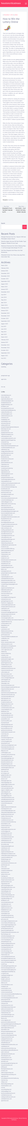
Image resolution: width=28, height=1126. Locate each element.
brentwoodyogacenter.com (8, 968)
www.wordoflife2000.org (7, 548)
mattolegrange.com (6, 782)
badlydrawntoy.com (6, 906)
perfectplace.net (5, 634)
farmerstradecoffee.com (7, 896)
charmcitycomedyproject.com (8, 745)
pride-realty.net (5, 1052)
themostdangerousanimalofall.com (10, 687)
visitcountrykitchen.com (7, 788)
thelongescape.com (6, 780)
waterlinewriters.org (6, 889)
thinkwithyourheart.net (7, 543)
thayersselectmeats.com (7, 880)
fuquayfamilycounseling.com (8, 1074)
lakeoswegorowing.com (7, 1072)
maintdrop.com (5, 464)
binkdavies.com (5, 711)
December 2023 (5, 313)
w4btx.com (4, 586)
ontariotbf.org (5, 442)
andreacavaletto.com (6, 644)
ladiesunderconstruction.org (8, 503)
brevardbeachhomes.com (7, 522)
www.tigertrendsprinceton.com (9, 921)
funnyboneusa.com (6, 818)
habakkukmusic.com (6, 909)
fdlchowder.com (5, 954)
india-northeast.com (6, 528)
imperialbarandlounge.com (8, 539)
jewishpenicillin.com (6, 616)
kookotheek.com (5, 475)
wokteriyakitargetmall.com (8, 604)
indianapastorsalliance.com (8, 853)
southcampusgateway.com (8, 479)
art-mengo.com (5, 773)
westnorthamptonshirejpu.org (9, 487)
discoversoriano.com (6, 674)
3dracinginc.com (5, 683)
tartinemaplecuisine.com (7, 767)
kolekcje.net (4, 627)
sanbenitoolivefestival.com (8, 668)
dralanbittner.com (5, 563)
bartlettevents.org (6, 492)
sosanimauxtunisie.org (7, 468)
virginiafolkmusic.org (6, 621)
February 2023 (5, 339)
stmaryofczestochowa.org (8, 754)
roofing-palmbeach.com (7, 530)
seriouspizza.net (5, 868)
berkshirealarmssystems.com (8, 560)
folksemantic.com (6, 554)
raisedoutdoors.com (6, 541)
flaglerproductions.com (7, 704)
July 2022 (3, 358)
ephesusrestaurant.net (7, 1009)
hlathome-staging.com (7, 603)
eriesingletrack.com (6, 571)
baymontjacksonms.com (7, 801)
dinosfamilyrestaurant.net (8, 509)
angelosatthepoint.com (7, 851)
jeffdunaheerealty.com (7, 928)
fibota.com (4, 1018)
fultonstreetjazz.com (7, 490)
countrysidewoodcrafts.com (8, 438)
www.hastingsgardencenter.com (9, 997)
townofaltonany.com (6, 803)
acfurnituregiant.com (6, 414)
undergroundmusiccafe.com (8, 1097)
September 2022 (5, 353)
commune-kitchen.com (7, 717)
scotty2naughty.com (6, 741)
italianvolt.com (5, 558)
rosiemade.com (5, 575)
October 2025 (5, 278)
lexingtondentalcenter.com (8, 606)
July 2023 (3, 326)
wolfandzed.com (5, 981)
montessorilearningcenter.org (8, 1035)
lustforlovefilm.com (6, 721)
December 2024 (5, 292)
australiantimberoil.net (7, 507)
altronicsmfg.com (5, 423)
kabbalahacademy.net (6, 590)
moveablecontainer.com (7, 494)
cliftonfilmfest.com (6, 537)
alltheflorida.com (5, 1042)
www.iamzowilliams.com (7, 996)
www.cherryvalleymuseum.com (9, 498)
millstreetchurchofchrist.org (8, 1048)
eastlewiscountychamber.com (9, 692)
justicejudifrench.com (6, 756)
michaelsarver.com (6, 599)
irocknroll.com (5, 546)
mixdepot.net (4, 986)
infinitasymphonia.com (7, 724)
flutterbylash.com (5, 1055)
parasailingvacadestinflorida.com (9, 1050)
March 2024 (4, 305)
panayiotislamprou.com (7, 477)
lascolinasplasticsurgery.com (8, 960)
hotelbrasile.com (5, 488)
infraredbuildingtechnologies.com (9, 511)
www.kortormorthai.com (7, 938)
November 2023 (5, 316)
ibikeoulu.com (4, 750)
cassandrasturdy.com (6, 666)
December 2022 (5, 345)
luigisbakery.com (5, 977)
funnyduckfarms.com (6, 1059)
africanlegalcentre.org (7, 726)
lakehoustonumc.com (6, 908)
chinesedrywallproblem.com (8, 812)
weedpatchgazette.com (7, 567)
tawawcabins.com (5, 552)
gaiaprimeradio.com (6, 775)
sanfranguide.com (5, 679)
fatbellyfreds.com (6, 1012)
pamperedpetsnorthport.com (8, 573)
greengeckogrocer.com (7, 601)
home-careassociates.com (8, 642)
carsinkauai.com (5, 1046)
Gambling (10, 200)
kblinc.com (4, 569)
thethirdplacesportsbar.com (8, 1007)
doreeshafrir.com (5, 743)
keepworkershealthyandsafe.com (9, 445)
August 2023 (4, 323)
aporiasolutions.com (6, 881)
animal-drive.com (5, 874)
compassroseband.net (7, 870)
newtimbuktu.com (6, 421)
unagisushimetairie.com (7, 451)
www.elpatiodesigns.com (7, 1014)
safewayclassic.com (6, 436)
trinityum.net (4, 1003)
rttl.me (3, 1087)
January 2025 (4, 289)
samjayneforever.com (6, 1039)
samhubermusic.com (6, 1098)
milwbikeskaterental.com (7, 799)
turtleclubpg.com (5, 831)
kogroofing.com (5, 470)
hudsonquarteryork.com (7, 1016)
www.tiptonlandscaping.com (8, 969)
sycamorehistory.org (6, 990)
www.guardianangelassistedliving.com (11, 1024)
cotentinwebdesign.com (7, 500)
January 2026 (4, 270)
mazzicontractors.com (7, 1005)
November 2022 (5, 347)
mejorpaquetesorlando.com (8, 582)
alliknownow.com (5, 691)
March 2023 (4, 337)
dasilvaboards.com (6, 698)
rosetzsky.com (5, 734)
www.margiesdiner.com (7, 953)
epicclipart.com (5, 460)
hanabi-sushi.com (5, 979)
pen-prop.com (4, 919)
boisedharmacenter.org (7, 648)
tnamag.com (4, 876)
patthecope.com (5, 865)
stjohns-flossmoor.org (7, 816)
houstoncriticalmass (11, 3)
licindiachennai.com (6, 402)
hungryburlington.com (6, 764)
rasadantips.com (5, 419)
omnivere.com (4, 417)
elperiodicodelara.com (7, 399)
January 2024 (4, 310)
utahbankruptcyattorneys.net (8, 545)
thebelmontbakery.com (7, 434)
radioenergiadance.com (7, 474)
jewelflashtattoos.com (7, 453)
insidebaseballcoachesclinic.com (9, 1044)
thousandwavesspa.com (7, 837)
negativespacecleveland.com (8, 807)
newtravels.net (5, 430)
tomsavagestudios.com (7, 618)
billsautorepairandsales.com (8, 1031)
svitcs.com (4, 866)
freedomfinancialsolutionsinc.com (10, 932)
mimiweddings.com (6, 1091)
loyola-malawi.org (6, 653)
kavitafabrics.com (5, 823)
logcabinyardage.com (6, 898)
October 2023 (5, 318)
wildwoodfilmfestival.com (8, 485)
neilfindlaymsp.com (6, 840)
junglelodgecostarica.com (8, 784)
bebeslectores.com (6, 505)
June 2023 (4, 329)
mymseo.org (4, 1080)
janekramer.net (5, 769)
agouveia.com (4, 1076)
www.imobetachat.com (7, 902)
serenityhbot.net (5, 913)
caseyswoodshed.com (6, 857)
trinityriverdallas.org (6, 633)
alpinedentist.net (5, 472)
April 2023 (4, 334)
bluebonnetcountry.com (7, 459)
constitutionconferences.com (8, 863)
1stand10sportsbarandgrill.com (9, 584)
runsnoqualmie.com (6, 949)
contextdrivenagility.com (7, 749)
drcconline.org (4, 844)
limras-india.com (5, 397)
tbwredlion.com (5, 1029)
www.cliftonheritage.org (7, 962)
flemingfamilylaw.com (7, 1069)
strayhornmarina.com (6, 702)
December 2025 (5, 273)
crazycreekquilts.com (6, 709)
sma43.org (4, 964)
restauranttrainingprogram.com (9, 612)
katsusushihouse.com (6, 728)
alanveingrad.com (5, 792)
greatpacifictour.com (6, 833)
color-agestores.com (6, 649)
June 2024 (4, 297)
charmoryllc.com (5, 681)
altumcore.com (5, 872)
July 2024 (3, 294)
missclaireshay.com (6, 395)
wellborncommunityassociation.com (10, 483)
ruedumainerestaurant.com (8, 732)
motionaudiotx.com (6, 1085)
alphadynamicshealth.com (8, 1054)
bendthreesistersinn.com (7, 814)
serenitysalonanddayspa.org (8, 410)
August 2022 (4, 355)
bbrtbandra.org (5, 457)
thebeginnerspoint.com (7, 676)
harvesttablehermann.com (8, 513)
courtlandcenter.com (6, 838)
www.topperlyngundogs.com (8, 924)
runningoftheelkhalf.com (7, 926)
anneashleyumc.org (6, 941)
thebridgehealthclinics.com (8, 887)
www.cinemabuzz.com (7, 984)
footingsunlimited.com (7, 947)
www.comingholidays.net (7, 677)
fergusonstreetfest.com (7, 1037)
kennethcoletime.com (7, 762)
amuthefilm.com (5, 719)
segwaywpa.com (5, 883)
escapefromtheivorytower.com (9, 524)
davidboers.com (5, 900)
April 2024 (4, 302)
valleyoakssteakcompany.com (9, 855)
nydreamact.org (5, 449)
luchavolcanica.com (6, 825)
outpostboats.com (6, 657)
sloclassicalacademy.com (7, 696)
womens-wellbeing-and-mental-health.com (12, 619)
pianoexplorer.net (5, 999)
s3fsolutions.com (5, 520)
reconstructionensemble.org (8, 822)
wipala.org (4, 651)
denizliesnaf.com (5, 861)
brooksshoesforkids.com (7, 878)
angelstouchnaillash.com (7, 588)
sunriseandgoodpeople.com (8, 810)
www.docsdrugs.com (6, 951)
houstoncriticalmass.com (7, 685)
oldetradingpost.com (6, 502)
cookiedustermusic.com (7, 820)
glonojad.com (4, 735)
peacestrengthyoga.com (7, 930)
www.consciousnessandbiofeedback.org (11, 994)
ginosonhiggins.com (6, 793)
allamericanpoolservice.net (8, 614)
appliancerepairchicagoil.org (8, 440)
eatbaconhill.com (5, 425)
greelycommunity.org (6, 730)
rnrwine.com (4, 1070)
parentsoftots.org (6, 893)
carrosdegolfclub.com (7, 515)
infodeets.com (5, 406)
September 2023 (5, 321)
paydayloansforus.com (7, 432)
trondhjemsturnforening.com (8, 1026)
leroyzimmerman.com (6, 1065)
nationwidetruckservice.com (8, 829)
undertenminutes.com (7, 415)
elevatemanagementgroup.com (9, 1063)
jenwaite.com (4, 1061)
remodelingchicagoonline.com (9, 966)
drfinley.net (4, 1067)
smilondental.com (6, 591)
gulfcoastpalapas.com (7, 885)
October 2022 (5, 350)
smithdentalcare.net (6, 1095)
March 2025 (4, 286)
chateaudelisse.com (6, 481)
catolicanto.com (5, 629)
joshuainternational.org (7, 915)
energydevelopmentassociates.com (10, 517)
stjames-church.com (6, 739)
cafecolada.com (5, 672)
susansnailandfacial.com (7, 917)
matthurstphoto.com (6, 1040)
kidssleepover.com (6, 429)
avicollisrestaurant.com (7, 842)
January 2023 (4, 342)
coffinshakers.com (6, 752)
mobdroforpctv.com (6, 664)
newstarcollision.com (6, 593)
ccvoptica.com (5, 973)
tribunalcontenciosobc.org (8, 694)
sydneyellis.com (5, 608)
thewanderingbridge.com (7, 758)
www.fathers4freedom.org (8, 923)
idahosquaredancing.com (7, 550)
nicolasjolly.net (5, 722)
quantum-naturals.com (7, 1033)
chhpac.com (4, 1082)
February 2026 (5, 268)
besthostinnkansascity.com (8, 1093)
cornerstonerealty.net (7, 992)
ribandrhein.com (5, 625)
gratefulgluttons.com (7, 662)
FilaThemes (14, 1119)
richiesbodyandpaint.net (7, 401)
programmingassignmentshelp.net (10, 427)
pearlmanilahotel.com (7, 462)
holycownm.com (5, 827)
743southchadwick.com (7, 526)
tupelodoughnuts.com (7, 576)
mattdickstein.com (6, 904)
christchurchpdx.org (6, 713)
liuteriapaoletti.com (6, 808)
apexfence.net (5, 1100)
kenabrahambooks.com (7, 715)
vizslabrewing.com (6, 561)
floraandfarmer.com (6, 518)
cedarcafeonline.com (6, 412)
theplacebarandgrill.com (7, 846)
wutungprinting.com (6, 795)
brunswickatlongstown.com (8, 765)
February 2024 (5, 308)
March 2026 (4, 265)
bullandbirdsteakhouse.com (8, 958)
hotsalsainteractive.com (7, 408)
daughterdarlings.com (6, 404)
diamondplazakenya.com (7, 1027)
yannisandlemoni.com (6, 565)
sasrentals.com (5, 595)
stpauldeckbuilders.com (7, 945)
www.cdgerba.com (6, 1020)
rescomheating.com (6, 1089)
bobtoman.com (5, 466)
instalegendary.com (6, 444)
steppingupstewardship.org (8, 971)
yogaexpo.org (4, 640)
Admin (16, 15)
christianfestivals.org (6, 786)
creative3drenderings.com (7, 895)
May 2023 (3, 331)
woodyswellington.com (7, 1011)
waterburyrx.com (5, 848)
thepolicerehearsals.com (7, 689)
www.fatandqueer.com (7, 939)
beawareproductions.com (7, 747)
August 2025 (4, 284)
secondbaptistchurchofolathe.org (10, 1078)
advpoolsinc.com (5, 850)
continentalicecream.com (7, 707)
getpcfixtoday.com (6, 455)
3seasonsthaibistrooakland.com (9, 636)
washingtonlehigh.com (7, 975)
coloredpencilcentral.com (7, 535)
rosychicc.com (4, 655)
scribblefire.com (5, 638)
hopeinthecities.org (6, 661)
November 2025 (5, 276)
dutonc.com (4, 779)
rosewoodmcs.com (6, 988)
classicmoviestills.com (7, 670)
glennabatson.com (6, 700)
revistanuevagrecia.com (7, 737)
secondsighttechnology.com (8, 597)
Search (3, 223)
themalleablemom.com (7, 760)
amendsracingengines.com (8, 936)
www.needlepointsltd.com (8, 956)
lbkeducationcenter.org (7, 631)
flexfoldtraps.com (6, 934)
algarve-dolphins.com (6, 790)
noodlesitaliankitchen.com (8, 447)
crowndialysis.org (5, 610)
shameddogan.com (6, 891)
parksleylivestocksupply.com (8, 646)
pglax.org (3, 805)
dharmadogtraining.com (7, 1084)
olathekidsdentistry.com (7, 578)
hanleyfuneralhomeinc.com (8, 580)
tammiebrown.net (5, 777)
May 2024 (3, 300)
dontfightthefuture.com (7, 532)
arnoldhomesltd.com (6, 533)
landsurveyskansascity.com (8, 943)
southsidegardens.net (6, 1001)
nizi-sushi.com (4, 771)
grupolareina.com (5, 496)
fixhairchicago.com (6, 859)
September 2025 (5, 281)
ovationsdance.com (6, 623)
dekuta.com (4, 982)
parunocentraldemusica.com (8, 1022)
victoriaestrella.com (6, 835)
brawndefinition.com (6, 706)
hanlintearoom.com (6, 1057)
